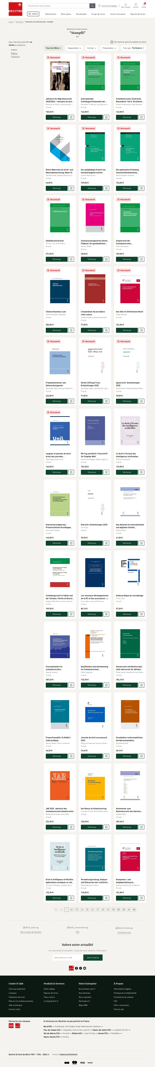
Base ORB (83, 1005)
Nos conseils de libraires (30, 932)
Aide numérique (15, 1005)
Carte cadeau (49, 989)
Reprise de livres (51, 993)
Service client (14, 1009)
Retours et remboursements (21, 1001)
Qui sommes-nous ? (87, 989)
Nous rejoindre (85, 997)
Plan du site (119, 1009)
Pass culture (49, 997)
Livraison (12, 993)
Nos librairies (84, 993)
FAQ (77, 932)
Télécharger (56, 117)
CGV (115, 1001)
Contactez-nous (124, 932)
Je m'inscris (93, 957)
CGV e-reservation (121, 1005)
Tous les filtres (52, 48)
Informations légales (122, 989)
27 (124, 909)
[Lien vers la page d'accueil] (15, 9)
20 (119, 909)
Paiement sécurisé (17, 997)
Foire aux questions (17, 989)
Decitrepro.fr (84, 1001)
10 (113, 909)
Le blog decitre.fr (51, 1001)
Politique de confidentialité (125, 993)
